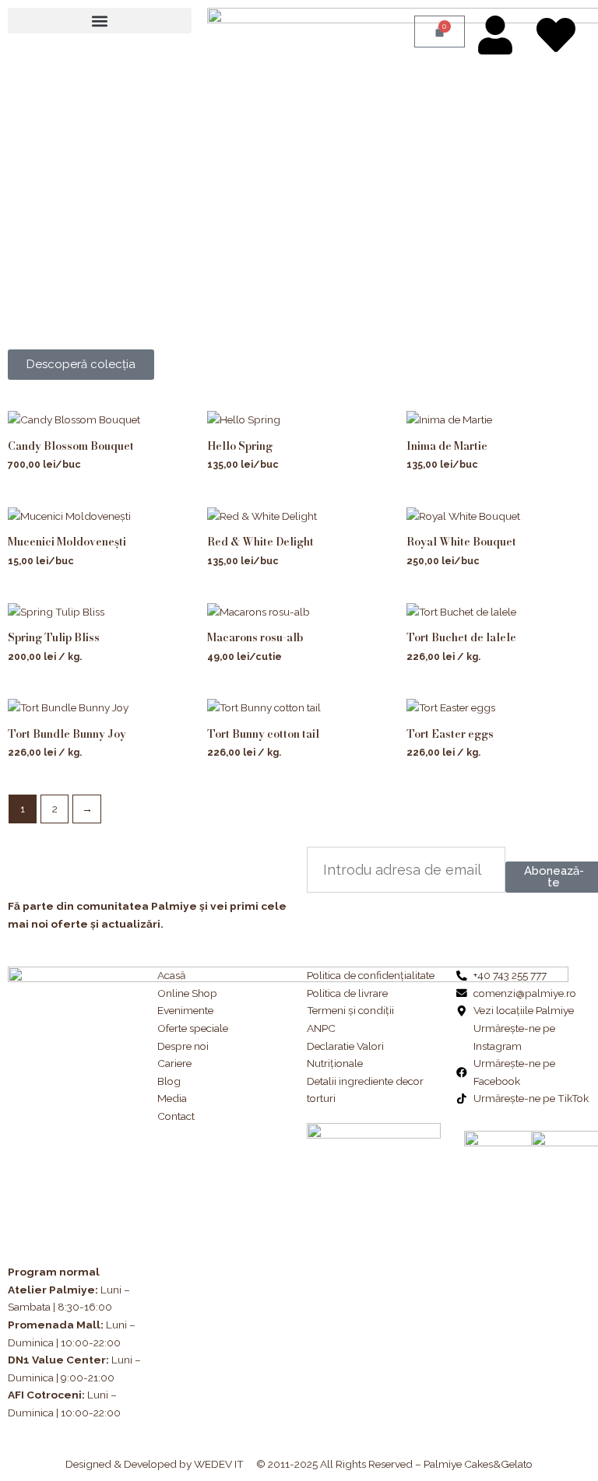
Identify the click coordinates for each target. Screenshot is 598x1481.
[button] (100, 20)
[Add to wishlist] (168, 433)
